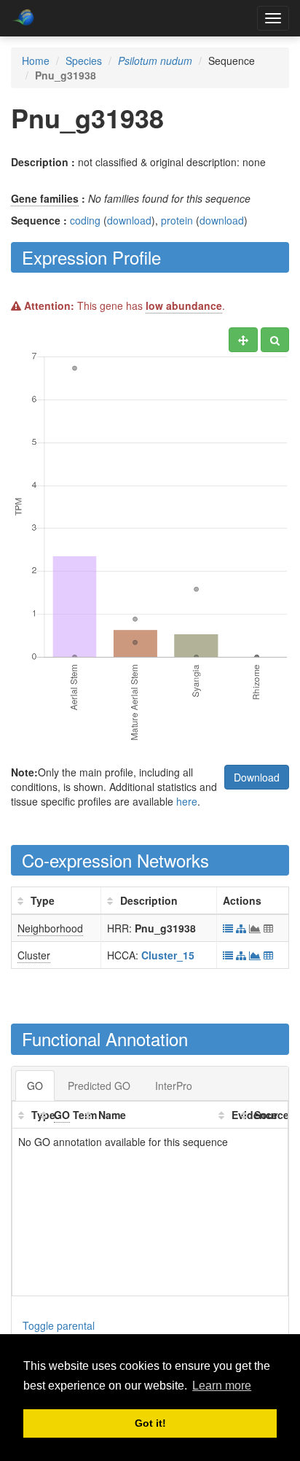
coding (85, 220)
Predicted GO (99, 1085)
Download (257, 777)
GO (35, 1085)
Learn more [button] (221, 1385)
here (186, 801)
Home (36, 60)
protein (177, 220)
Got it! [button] (150, 1423)
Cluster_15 (167, 955)
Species (84, 60)
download (129, 220)
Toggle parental (59, 1325)
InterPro (173, 1085)
